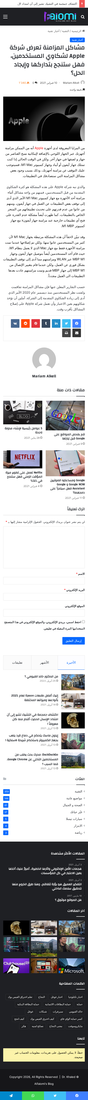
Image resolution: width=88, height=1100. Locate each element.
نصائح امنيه (37, 1026)
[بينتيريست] (35, 323)
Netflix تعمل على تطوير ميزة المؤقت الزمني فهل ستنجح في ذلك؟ (24, 477)
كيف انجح (19, 1018)
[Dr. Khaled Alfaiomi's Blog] (60, 17)
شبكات (43, 1011)
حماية (79, 1004)
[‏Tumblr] (46, 323)
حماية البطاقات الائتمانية (58, 1004)
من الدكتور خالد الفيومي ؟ (41, 676)
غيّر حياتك (76, 812)
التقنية (65, 31)
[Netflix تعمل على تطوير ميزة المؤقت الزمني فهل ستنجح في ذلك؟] (22, 459)
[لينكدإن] (56, 323)
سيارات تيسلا (74, 819)
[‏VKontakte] (15, 323)
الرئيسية (77, 31)
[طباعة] (66, 333)
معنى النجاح (55, 1026)
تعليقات (17, 662)
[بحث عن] (83, 18)
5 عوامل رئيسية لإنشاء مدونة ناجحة (23, 430)
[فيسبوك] (76, 323)
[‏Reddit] (25, 323)
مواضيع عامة (74, 798)
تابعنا (81, 1038)
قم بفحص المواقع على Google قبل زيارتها (69, 436)
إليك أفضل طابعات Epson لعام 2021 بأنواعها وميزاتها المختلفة (34, 698)
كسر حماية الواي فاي (71, 1018)
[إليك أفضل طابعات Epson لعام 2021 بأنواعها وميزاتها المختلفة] (73, 701)
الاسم (80, 573)
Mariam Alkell (71, 82)
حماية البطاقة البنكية (28, 1004)
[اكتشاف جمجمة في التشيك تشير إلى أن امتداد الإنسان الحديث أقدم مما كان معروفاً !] (73, 720)
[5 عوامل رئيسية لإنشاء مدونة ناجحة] (22, 412)
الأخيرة (71, 662)
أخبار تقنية (54, 31)
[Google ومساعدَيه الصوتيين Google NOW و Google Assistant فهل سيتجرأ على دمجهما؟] (65, 463)
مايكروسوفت (75, 1026)
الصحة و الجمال (72, 805)
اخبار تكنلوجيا (75, 996)
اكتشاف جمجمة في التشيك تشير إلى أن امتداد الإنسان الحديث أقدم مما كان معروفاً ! (32, 719)
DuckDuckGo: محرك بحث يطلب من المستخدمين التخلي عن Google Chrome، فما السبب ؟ (32, 759)
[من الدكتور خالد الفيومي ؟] (73, 682)
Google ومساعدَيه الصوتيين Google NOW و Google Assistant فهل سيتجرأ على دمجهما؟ (67, 486)
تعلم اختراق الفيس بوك (20, 996)
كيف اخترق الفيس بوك (42, 1018)
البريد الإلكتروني (74, 590)
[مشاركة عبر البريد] (76, 333)
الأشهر (44, 662)
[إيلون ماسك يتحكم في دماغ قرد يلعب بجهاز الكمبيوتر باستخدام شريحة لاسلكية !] (73, 741)
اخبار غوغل (56, 996)
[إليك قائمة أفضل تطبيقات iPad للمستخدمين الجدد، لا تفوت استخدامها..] (44, 965)
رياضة (78, 832)
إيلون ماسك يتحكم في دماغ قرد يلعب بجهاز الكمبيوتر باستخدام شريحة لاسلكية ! (31, 738)
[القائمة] (5, 18)
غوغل (30, 1011)
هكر (24, 1026)
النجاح (41, 996)
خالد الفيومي (75, 1011)
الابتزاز (78, 825)
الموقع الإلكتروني (75, 606)
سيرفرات (58, 1011)
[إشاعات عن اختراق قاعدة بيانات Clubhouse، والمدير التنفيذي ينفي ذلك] (16, 965)
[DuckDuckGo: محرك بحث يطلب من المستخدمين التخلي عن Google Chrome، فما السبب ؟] (73, 760)
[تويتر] (66, 323)
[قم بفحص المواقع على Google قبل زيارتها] (65, 415)
